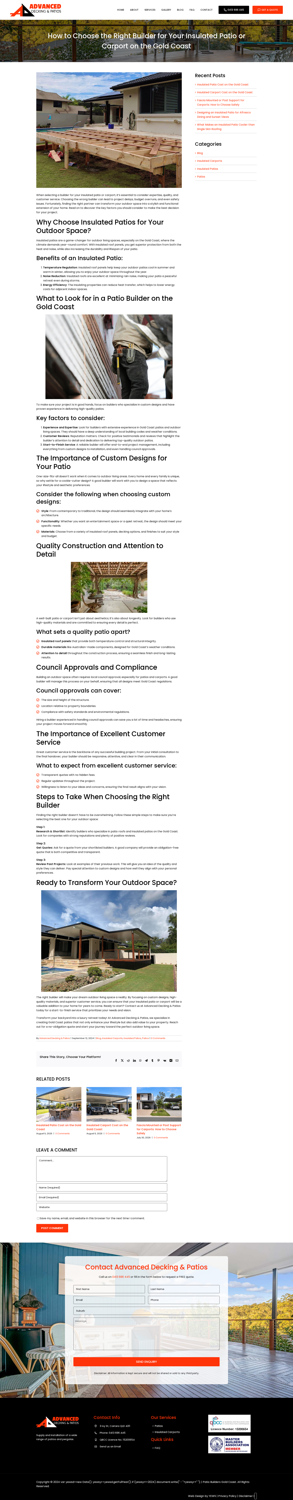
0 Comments (158, 1038)
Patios (145, 1038)
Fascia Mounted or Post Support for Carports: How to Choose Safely (159, 1129)
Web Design (196, 1496)
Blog (98, 1038)
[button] (38, 1113)
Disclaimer (246, 1496)
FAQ (157, 1448)
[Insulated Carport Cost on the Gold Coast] (109, 1089)
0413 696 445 (236, 10)
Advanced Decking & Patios (54, 1038)
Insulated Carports (112, 1038)
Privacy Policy (227, 1496)
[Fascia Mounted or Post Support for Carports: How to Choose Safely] (159, 1089)
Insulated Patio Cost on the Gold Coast (223, 84)
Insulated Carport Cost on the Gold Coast (225, 92)
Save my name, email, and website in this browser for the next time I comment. (92, 1218)
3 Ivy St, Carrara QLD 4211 (115, 1426)
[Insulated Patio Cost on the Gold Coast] (58, 1089)
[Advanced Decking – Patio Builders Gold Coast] (35, 5)
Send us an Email (110, 1446)
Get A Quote (269, 10)
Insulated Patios (132, 1038)
